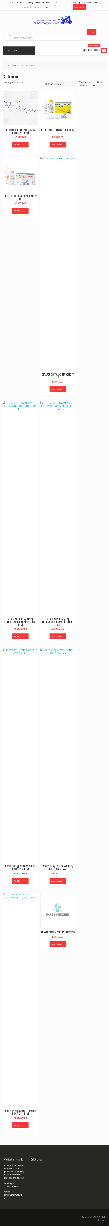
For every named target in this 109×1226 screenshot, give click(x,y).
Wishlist (27, 7)
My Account (79, 7)
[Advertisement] (94, 114)
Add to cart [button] (19, 144)
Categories (13, 50)
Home (10, 65)
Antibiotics (18, 65)
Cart (46, 7)
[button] (104, 50)
